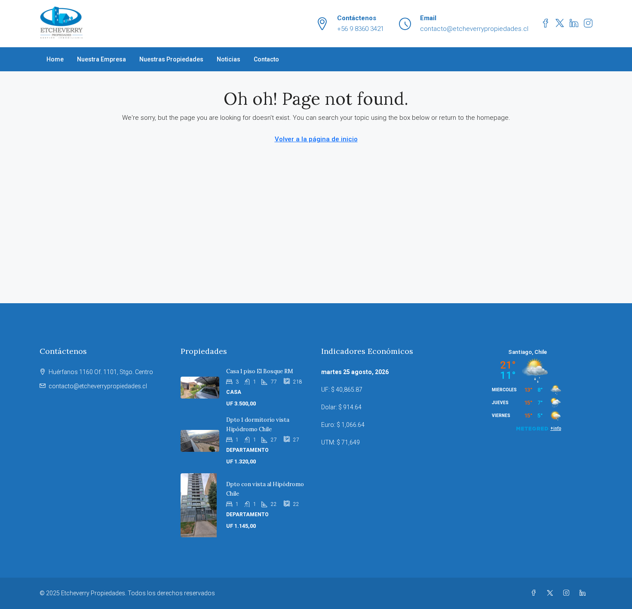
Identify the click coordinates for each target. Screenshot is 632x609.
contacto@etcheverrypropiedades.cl (98, 386)
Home (55, 59)
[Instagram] (568, 593)
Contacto (266, 59)
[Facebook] (535, 593)
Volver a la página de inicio (316, 139)
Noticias (228, 59)
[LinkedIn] (584, 593)
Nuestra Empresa (101, 59)
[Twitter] (551, 593)
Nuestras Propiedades (171, 59)
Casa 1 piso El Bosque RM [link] (259, 371)
